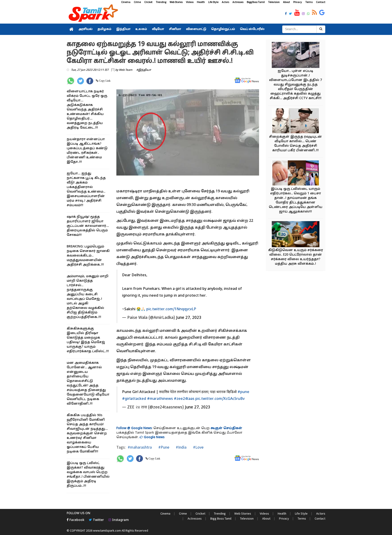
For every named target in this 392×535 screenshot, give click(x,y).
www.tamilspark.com (107, 530)
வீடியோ (158, 29)
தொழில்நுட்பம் (223, 29)
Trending (161, 2)
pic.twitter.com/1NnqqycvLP (171, 309)
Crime (137, 2)
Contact (320, 2)
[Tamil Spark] (92, 14)
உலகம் (141, 29)
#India (180, 447)
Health (201, 2)
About (286, 2)
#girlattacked (134, 399)
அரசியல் (85, 29)
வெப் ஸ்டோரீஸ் (252, 29)
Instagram (120, 520)
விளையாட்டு (196, 29)
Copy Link (104, 80)
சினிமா (175, 29)
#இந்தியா (143, 70)
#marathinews (160, 399)
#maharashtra (140, 447)
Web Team (125, 70)
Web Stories (176, 2)
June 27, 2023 (188, 317)
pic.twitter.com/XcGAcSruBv (220, 399)
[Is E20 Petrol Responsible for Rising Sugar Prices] (295, 235)
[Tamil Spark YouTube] (297, 12)
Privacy (297, 2)
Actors (225, 2)
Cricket (148, 2)
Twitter (98, 520)
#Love (197, 447)
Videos (190, 2)
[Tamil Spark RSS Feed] (314, 12)
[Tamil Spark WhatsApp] (308, 14)
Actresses (238, 2)
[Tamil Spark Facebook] (286, 14)
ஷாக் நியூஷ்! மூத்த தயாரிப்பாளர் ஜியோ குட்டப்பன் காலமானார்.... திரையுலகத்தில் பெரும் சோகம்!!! (88, 226)
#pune (243, 392)
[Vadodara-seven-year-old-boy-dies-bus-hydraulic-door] (295, 56)
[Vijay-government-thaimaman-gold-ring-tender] (295, 174)
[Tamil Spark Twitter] (290, 14)
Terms (309, 2)
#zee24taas (184, 399)
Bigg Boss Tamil (256, 2)
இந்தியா (123, 29)
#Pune (163, 447)
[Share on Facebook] (89, 81)
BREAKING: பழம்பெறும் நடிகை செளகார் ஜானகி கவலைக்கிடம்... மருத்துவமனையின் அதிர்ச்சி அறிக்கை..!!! (88, 256)
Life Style (213, 2)
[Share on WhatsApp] (71, 81)
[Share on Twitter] (80, 81)
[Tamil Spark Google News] (322, 12)
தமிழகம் (104, 29)
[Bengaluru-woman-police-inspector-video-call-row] (295, 121)
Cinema (125, 2)
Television (274, 2)
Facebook (76, 520)
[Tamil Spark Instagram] (303, 14)
